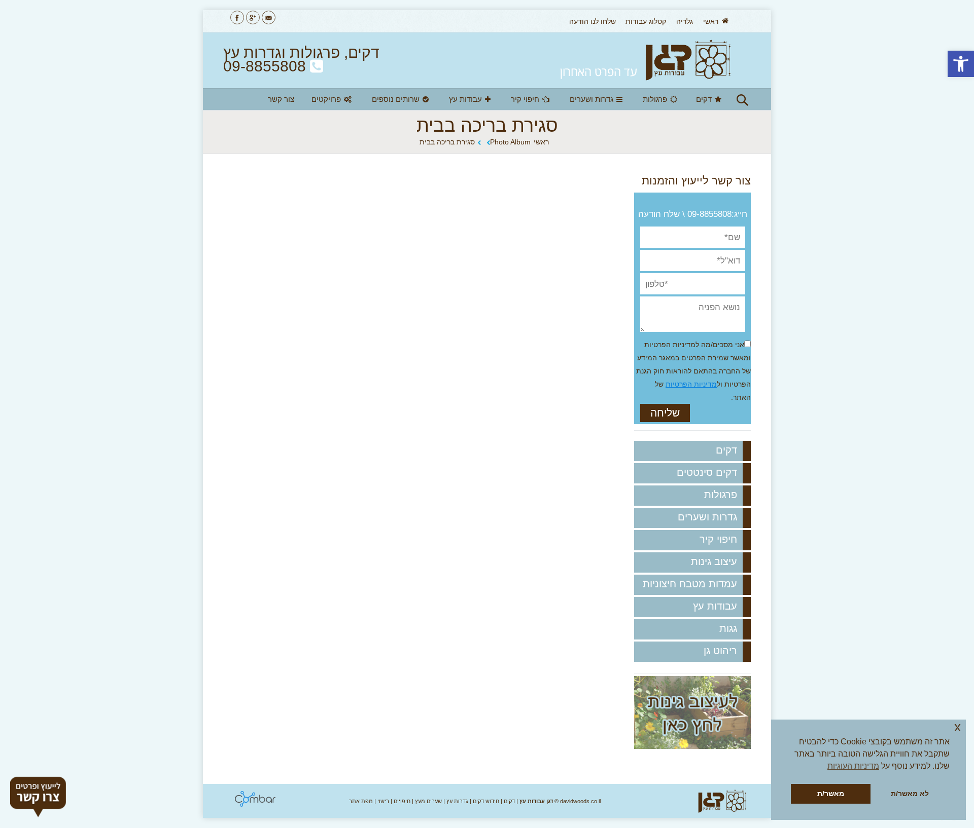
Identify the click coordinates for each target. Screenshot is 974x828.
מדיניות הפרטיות (691, 384)
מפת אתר (361, 801)
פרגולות (720, 494)
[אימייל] (268, 17)
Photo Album (510, 142)
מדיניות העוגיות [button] (853, 766)
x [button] (957, 727)
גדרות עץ (457, 801)
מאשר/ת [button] (830, 793)
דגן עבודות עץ (536, 801)
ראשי (541, 142)
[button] (961, 64)
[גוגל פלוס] (253, 17)
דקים (726, 450)
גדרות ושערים (707, 516)
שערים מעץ (428, 801)
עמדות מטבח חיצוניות (690, 583)
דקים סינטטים (707, 472)
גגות (728, 628)
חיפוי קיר (718, 539)
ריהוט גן (720, 650)
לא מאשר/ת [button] (910, 793)
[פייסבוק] (237, 17)
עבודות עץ (715, 606)
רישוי (383, 801)
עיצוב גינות (714, 561)
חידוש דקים (486, 801)
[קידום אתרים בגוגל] (255, 804)
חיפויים (402, 801)
